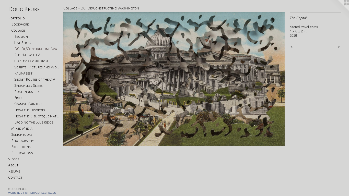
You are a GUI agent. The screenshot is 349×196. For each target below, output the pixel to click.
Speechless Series (28, 85)
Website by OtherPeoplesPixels (32, 192)
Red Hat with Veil (29, 55)
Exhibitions (21, 147)
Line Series (22, 43)
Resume (14, 171)
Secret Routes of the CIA (34, 79)
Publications (22, 153)
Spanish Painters (28, 104)
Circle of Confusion (31, 61)
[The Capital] (174, 79)
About (13, 165)
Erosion (21, 36)
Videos (13, 159)
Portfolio (16, 18)
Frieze (19, 98)
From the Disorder (29, 110)
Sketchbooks (21, 134)
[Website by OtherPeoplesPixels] (339, 10)
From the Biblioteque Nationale (36, 116)
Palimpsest (23, 73)
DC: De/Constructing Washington (36, 49)
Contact (15, 177)
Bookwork (20, 24)
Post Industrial (27, 92)
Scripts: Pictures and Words (36, 67)
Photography (22, 141)
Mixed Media (21, 128)
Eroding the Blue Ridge (33, 122)
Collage (18, 30)
